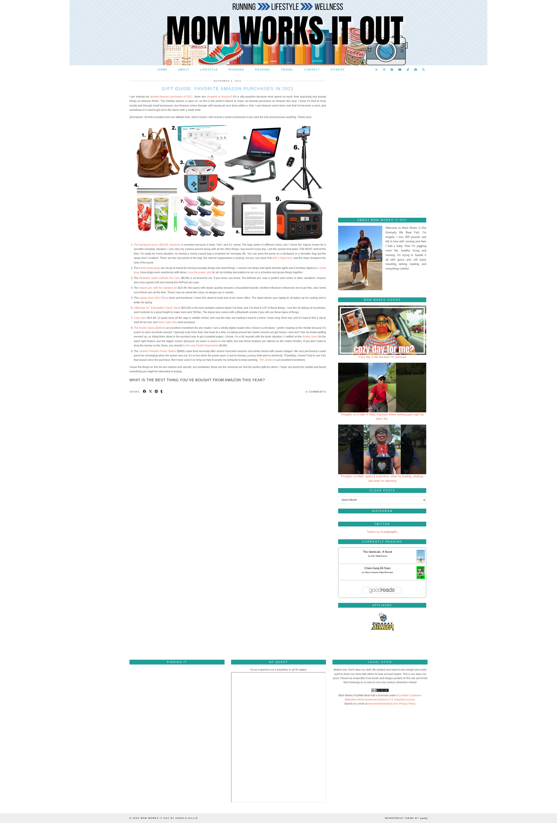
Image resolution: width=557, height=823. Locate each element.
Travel (287, 69)
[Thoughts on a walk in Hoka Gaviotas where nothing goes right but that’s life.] (382, 387)
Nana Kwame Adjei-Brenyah (379, 572)
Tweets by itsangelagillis (382, 531)
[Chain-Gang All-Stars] (420, 578)
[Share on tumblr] (161, 392)
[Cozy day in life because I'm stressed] (382, 330)
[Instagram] (384, 69)
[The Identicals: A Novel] (420, 562)
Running (236, 69)
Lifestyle (209, 69)
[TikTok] (408, 69)
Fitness (338, 69)
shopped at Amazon (219, 96)
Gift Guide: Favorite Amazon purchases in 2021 (228, 88)
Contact (312, 69)
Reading (262, 69)
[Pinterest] (392, 69)
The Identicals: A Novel (377, 551)
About (183, 69)
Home (162, 69)
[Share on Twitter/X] (151, 392)
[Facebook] (415, 69)
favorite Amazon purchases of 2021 (171, 96)
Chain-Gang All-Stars (377, 568)
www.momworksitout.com (383, 703)
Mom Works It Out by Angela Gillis (169, 818)
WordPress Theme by (406, 818)
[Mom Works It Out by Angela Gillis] (278, 32)
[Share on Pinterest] (156, 392)
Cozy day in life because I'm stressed (382, 357)
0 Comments (316, 391)
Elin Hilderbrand (379, 556)
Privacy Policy (407, 703)
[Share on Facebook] (145, 392)
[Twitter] (376, 69)
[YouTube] (400, 69)
